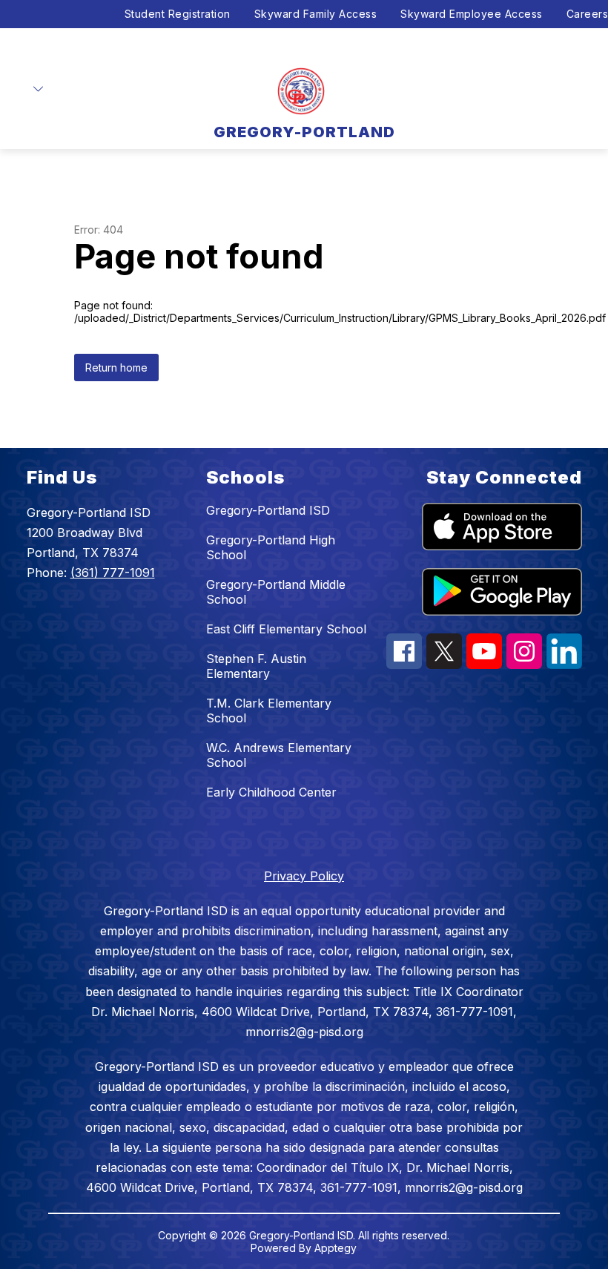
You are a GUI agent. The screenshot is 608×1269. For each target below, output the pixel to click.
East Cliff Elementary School (286, 629)
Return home (116, 367)
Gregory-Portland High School (270, 547)
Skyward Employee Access (471, 13)
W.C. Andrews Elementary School (278, 755)
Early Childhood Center (271, 792)
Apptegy (335, 1248)
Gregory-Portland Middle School (276, 592)
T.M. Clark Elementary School (268, 710)
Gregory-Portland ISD (268, 510)
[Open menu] (38, 89)
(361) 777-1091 (112, 572)
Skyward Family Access (315, 13)
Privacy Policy (304, 875)
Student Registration (178, 13)
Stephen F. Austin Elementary (256, 666)
